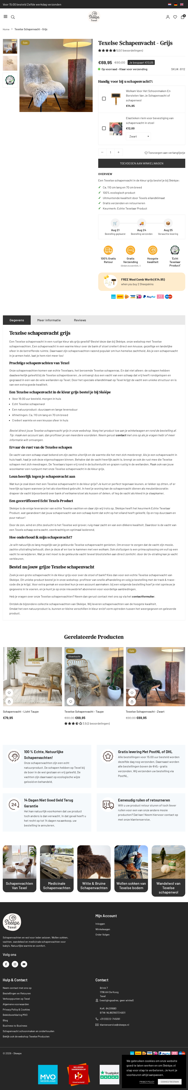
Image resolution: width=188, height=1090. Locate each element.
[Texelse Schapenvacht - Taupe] (94, 677)
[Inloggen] (167, 16)
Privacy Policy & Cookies (16, 1009)
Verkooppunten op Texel (16, 998)
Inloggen (100, 923)
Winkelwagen (102, 929)
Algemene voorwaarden (16, 1004)
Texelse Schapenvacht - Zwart (145, 711)
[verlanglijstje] (175, 16)
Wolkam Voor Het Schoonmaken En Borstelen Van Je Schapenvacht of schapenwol (148, 95)
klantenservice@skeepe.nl (114, 1024)
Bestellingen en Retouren (17, 993)
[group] (56, 75)
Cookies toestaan (170, 1081)
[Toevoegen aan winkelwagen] (9, 701)
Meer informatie (49, 320)
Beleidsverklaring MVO (15, 1014)
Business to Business (15, 1025)
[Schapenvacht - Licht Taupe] (32, 677)
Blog (5, 1020)
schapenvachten (113, 604)
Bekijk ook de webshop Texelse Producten (26, 1036)
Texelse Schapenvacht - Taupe (84, 711)
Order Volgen (102, 934)
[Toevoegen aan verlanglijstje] (9, 692)
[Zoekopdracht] (13, 16)
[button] (86, 76)
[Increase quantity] (119, 152)
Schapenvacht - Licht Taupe (21, 711)
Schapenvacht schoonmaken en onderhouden (28, 1031)
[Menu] (5, 16)
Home (6, 29)
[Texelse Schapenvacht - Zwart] (155, 677)
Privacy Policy (147, 1081)
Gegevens (17, 320)
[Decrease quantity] (102, 152)
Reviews (80, 320)
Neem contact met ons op (17, 987)
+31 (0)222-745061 (110, 1018)
